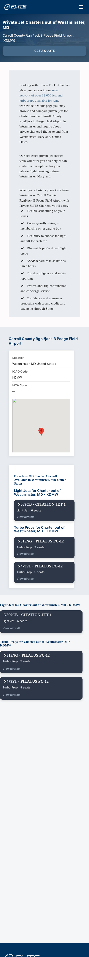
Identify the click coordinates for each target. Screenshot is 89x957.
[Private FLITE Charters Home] (15, 7)
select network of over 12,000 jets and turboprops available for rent (41, 95)
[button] (41, 431)
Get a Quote (44, 51)
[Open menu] (81, 7)
